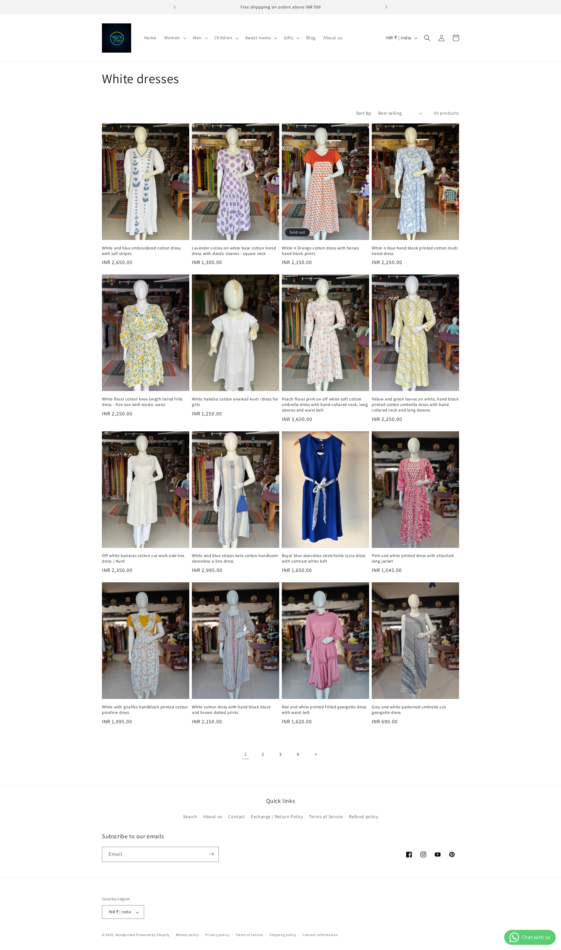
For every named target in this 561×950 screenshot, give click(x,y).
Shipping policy (282, 934)
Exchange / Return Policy (277, 817)
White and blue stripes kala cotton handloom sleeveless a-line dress (235, 558)
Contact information (320, 934)
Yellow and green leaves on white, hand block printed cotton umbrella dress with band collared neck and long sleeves (415, 405)
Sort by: (364, 113)
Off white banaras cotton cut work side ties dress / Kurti (143, 558)
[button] (174, 37)
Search (190, 817)
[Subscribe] (211, 854)
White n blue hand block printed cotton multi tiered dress (415, 251)
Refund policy (363, 817)
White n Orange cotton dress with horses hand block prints (320, 251)
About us (212, 817)
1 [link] (245, 754)
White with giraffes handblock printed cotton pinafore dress (145, 709)
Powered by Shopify (152, 935)
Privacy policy (217, 934)
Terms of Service (326, 817)
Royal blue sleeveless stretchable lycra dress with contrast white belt (324, 558)
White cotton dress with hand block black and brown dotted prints (231, 709)
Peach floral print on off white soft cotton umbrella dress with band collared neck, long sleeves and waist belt (325, 405)
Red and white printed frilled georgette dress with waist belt (324, 709)
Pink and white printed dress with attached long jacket (413, 558)
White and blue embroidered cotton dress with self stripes (141, 251)
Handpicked (125, 935)
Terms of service (249, 934)
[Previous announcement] (175, 7)
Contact (236, 817)
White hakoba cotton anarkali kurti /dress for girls (235, 402)
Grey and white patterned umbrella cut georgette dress (409, 709)
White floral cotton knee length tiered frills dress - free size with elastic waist (142, 402)
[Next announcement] (386, 7)
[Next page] (315, 754)
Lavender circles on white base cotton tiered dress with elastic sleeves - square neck (234, 251)
